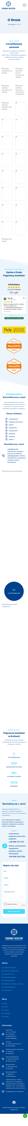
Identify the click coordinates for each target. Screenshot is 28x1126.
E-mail (6, 878)
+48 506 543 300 (13, 456)
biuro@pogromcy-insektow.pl (15, 1091)
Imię (5, 871)
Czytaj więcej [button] (7, 311)
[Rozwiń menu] (24, 5)
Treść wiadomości (9, 892)
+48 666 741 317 (12, 449)
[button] (7, 75)
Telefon (6, 885)
